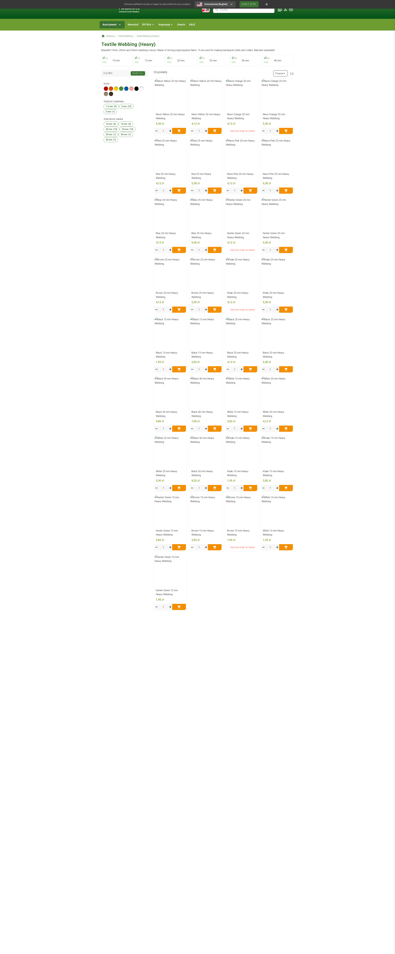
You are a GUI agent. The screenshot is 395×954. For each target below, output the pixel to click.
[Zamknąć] (266, 4)
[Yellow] (116, 88)
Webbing (110, 36)
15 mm (126, 124)
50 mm (111, 139)
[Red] (106, 88)
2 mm (126, 106)
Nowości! (133, 24)
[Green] (121, 88)
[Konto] (285, 9)
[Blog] (280, 9)
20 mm (111, 129)
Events (181, 24)
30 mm (111, 134)
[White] (141, 88)
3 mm (110, 111)
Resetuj (138, 73)
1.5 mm (111, 106)
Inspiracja (164, 24)
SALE (192, 24)
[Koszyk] (291, 9)
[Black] (136, 88)
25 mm (127, 129)
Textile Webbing (125, 36)
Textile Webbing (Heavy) (147, 36)
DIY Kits (146, 24)
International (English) (215, 4)
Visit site (249, 4)
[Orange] (111, 88)
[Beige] (106, 94)
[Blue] (126, 88)
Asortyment (110, 24)
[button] (148, 24)
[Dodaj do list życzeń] (182, 82)
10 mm (111, 124)
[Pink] (131, 88)
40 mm (126, 134)
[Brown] (111, 94)
